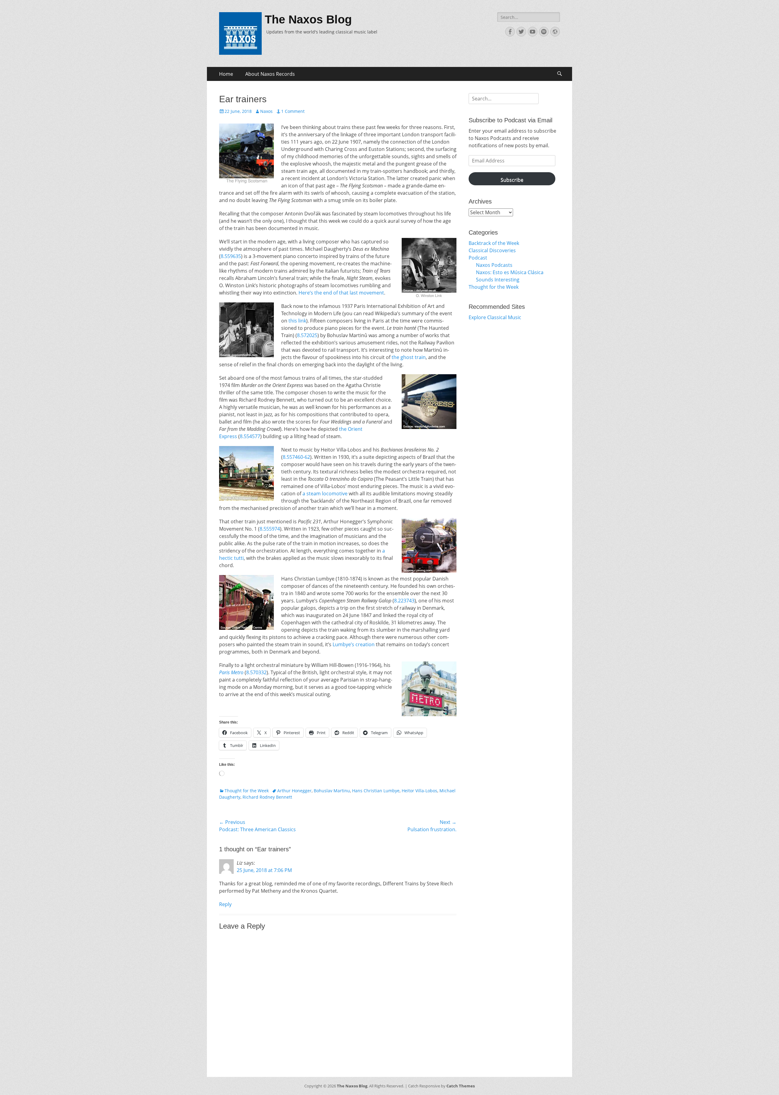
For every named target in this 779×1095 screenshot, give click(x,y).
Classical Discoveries (492, 250)
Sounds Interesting (497, 279)
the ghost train (409, 357)
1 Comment (293, 111)
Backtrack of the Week (494, 243)
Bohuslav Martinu (332, 790)
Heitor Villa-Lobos (419, 790)
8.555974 (270, 528)
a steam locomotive (325, 493)
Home (226, 74)
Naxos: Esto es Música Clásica (509, 272)
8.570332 (256, 672)
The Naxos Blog (308, 19)
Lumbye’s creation (354, 644)
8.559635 (231, 256)
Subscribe (512, 179)
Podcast (478, 257)
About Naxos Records (270, 74)
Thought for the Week (247, 790)
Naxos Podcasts (494, 265)
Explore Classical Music (495, 317)
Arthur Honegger (294, 790)
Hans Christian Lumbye (376, 790)
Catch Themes (460, 1086)
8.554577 (250, 436)
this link (297, 320)
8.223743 (404, 600)
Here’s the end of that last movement (341, 292)
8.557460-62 (296, 457)
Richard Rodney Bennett (267, 797)
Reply (225, 904)
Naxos (266, 111)
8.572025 (307, 335)
